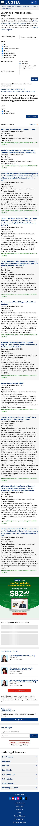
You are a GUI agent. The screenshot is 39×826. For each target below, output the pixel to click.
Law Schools (7, 770)
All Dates (25, 61)
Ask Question (19, 720)
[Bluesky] (23, 798)
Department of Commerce (30, 6)
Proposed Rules (9, 53)
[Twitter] (26, 798)
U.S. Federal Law (8, 774)
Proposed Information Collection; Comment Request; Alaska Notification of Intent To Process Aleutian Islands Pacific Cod (19, 345)
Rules (6, 47)
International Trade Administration (13, 89)
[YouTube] (13, 798)
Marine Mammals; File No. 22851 (12, 383)
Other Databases (8, 783)
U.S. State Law (7, 779)
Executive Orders (10, 55)
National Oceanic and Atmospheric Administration (18, 92)
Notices (6, 51)
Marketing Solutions (10, 788)
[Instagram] (18, 798)
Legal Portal (19, 806)
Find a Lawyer (6, 727)
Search (34, 79)
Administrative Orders (11, 49)
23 (11, 8)
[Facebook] (16, 798)
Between (25, 64)
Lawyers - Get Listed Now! (20, 742)
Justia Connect (19, 803)
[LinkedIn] (10, 798)
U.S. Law (8, 6)
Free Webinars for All (9, 651)
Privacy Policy (19, 819)
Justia (2, 6)
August (8, 8)
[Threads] (21, 798)
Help (19, 812)
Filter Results (32, 117)
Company (19, 809)
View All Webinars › (19, 691)
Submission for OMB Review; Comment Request (18, 129)
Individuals (6, 761)
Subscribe (33, 124)
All (5, 44)
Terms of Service (19, 816)
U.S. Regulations (16, 6)
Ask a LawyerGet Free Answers (8, 710)
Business (5, 766)
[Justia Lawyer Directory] (29, 798)
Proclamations (9, 57)
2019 (3, 8)
